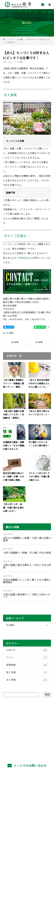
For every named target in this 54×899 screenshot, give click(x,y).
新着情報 (26, 665)
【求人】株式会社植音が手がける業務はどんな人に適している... (39, 383)
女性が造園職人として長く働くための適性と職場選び (27, 581)
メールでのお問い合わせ (30, 765)
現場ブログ (27, 827)
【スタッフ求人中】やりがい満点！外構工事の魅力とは (39, 476)
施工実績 (26, 672)
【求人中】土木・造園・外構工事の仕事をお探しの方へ (13, 507)
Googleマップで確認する (27, 861)
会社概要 (27, 820)
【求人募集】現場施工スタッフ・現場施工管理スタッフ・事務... (13, 383)
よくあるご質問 (27, 805)
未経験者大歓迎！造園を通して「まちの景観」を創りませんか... (14, 445)
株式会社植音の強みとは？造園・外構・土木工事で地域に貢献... (13, 476)
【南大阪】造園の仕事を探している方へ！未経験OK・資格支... (13, 414)
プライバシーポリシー (27, 880)
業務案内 (27, 791)
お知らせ (26, 650)
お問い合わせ (27, 834)
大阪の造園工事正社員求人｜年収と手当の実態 (27, 566)
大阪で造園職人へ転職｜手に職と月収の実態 (27, 553)
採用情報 (27, 798)
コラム (26, 657)
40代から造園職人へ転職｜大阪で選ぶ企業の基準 (27, 539)
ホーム (27, 784)
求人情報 (19, 62)
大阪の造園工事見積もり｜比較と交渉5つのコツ (26, 595)
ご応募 (19, 258)
